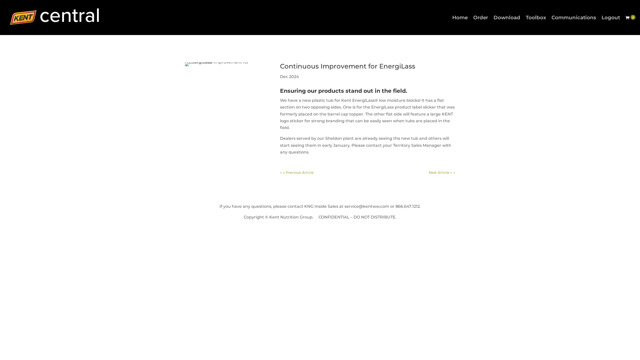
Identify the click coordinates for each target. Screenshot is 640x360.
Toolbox (536, 18)
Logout (611, 18)
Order (480, 18)
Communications (574, 18)
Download (507, 18)
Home (460, 18)
